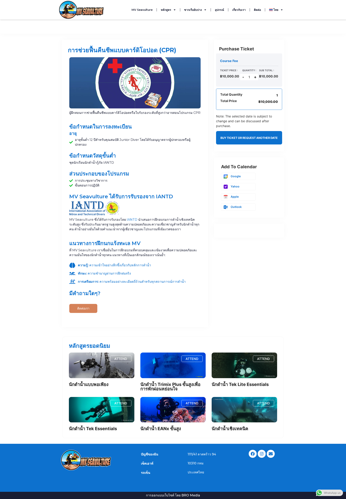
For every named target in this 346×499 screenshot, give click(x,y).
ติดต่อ (257, 10)
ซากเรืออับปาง (193, 10)
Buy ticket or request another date (249, 137)
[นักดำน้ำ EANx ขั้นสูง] (173, 410)
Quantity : (249, 70)
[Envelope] (271, 454)
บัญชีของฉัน (149, 454)
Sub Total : (266, 70)
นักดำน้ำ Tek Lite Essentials (240, 384)
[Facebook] (253, 454)
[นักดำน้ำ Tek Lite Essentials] (244, 365)
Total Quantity (231, 94)
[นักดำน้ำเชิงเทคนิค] (244, 410)
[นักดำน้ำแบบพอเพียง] (101, 365)
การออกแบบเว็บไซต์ (160, 495)
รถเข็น (145, 473)
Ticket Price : (228, 70)
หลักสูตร (166, 10)
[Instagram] (262, 454)
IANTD (132, 219)
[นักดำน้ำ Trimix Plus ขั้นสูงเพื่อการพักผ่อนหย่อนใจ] (173, 365)
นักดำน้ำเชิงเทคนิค (230, 428)
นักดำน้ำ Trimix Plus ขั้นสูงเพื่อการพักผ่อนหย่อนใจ (170, 386)
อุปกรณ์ (219, 10)
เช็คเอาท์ (147, 463)
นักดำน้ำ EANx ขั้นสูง (160, 428)
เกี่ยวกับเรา (239, 10)
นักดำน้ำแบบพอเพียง (89, 384)
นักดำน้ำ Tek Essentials (93, 428)
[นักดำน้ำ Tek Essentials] (101, 410)
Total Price (228, 101)
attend (120, 359)
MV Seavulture (142, 10)
